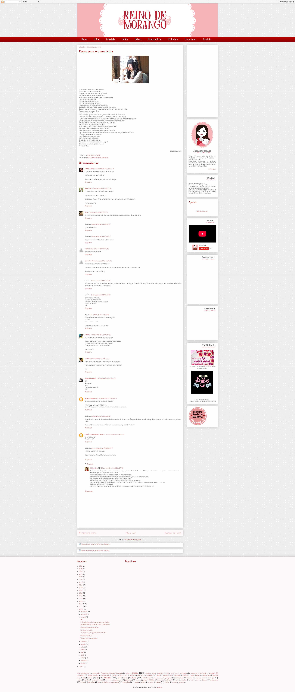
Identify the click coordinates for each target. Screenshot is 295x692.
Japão (90, 678)
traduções (105, 157)
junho (83, 650)
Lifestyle (110, 39)
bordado (147, 673)
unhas (143, 682)
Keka (86, 212)
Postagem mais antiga (173, 533)
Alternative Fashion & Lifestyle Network (107, 673)
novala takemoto (96, 157)
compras (183, 673)
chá (168, 673)
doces (132, 675)
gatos (197, 675)
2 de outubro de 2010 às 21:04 (104, 169)
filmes (192, 675)
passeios (128, 680)
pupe (177, 680)
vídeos (158, 682)
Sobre (96, 39)
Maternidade (154, 39)
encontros (140, 675)
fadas (158, 675)
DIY (126, 675)
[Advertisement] (202, 80)
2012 (81, 604)
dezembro (84, 611)
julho (82, 647)
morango (211, 678)
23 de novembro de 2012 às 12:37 (102, 448)
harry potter (206, 675)
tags (99, 682)
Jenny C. (87, 335)
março (83, 658)
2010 (81, 609)
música (79, 680)
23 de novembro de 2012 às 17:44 (112, 468)
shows (197, 680)
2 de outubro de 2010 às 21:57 (98, 212)
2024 (81, 571)
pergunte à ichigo (148, 680)
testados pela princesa (110, 682)
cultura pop (194, 673)
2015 (81, 596)
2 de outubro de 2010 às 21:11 (101, 188)
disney (121, 675)
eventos (149, 675)
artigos (135, 673)
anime (127, 673)
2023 (81, 574)
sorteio (83, 682)
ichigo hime (94, 468)
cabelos (160, 673)
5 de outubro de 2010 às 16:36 (107, 398)
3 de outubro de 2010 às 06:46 (99, 249)
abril (82, 655)
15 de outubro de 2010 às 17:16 (114, 434)
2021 (81, 579)
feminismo (185, 675)
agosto (83, 644)
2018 (81, 588)
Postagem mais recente (87, 533)
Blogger (159, 687)
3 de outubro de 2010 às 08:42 (101, 261)
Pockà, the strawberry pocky (94, 434)
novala (86, 680)
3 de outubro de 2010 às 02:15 (101, 236)
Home (84, 39)
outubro (83, 617)
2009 (81, 666)
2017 (81, 590)
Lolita (125, 39)
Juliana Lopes (89, 169)
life (98, 678)
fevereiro (84, 660)
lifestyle (107, 677)
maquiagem (166, 678)
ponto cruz (161, 680)
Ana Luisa (88, 261)
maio (82, 652)
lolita (88, 157)
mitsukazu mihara (200, 678)
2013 (81, 601)
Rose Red (88, 188)
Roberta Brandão (90, 378)
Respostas (90, 464)
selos (192, 680)
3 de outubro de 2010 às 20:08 (100, 335)
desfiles (115, 675)
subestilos (91, 682)
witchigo (174, 682)
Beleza (138, 39)
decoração (203, 673)
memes (189, 678)
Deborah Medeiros (91, 398)
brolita (154, 673)
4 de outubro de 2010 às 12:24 (99, 358)
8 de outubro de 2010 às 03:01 (101, 416)
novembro (84, 614)
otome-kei (108, 680)
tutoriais (137, 682)
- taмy (87, 249)
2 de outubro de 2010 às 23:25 (101, 224)
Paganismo (190, 39)
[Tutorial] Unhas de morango (90, 627)
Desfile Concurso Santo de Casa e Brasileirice (95, 625)
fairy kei (165, 675)
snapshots (214, 680)
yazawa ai (181, 682)
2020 (81, 582)
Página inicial (131, 533)
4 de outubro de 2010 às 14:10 (106, 378)
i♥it (82, 619)
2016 (81, 593)
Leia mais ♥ (212, 169)
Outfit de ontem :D (86, 635)
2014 (81, 598)
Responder (88, 182)
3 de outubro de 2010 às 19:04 (101, 295)
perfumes (138, 680)
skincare (204, 680)
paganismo (117, 680)
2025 (81, 569)
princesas (169, 680)
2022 (81, 577)
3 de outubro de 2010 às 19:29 (99, 315)
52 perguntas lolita (83, 673)
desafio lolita (106, 675)
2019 (81, 585)
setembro (84, 641)
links (119, 678)
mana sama (157, 678)
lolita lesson (146, 678)
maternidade (179, 678)
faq (171, 675)
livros (126, 678)
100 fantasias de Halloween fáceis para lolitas (95, 622)
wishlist (167, 682)
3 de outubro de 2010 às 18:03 (101, 281)
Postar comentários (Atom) (133, 540)
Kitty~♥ (87, 358)
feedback (177, 675)
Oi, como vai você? (87, 630)
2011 (81, 606)
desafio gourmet (93, 675)
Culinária (173, 39)
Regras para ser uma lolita (89, 638)
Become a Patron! (202, 211)
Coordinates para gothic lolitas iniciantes (93, 633)
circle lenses (174, 673)
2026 (81, 566)
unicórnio (150, 682)
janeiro (83, 663)
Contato (207, 39)
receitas (184, 680)
